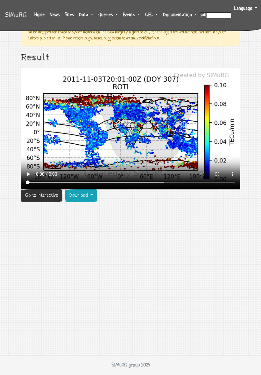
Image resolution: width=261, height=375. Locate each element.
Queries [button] (106, 15)
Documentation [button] (178, 15)
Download (79, 195)
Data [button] (84, 15)
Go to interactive (41, 195)
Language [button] (243, 8)
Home (40, 15)
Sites (69, 15)
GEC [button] (149, 15)
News (55, 15)
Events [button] (129, 15)
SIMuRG (16, 15)
